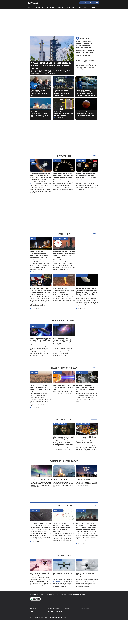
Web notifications (85, 608)
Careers (32, 611)
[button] (95, 3)
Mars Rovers (34, 372)
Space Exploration (38, 7)
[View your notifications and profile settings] (90, 2)
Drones (33, 560)
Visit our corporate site (78, 594)
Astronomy (50, 7)
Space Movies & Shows (60, 424)
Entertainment (71, 7)
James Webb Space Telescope (35, 325)
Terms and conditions (69, 605)
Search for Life (35, 510)
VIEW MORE (94, 155)
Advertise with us (68, 608)
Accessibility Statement (53, 608)
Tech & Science (83, 7)
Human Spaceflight (82, 372)
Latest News (84, 38)
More (92, 7)
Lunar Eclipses (81, 160)
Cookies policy (34, 608)
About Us (32, 605)
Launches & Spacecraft (60, 238)
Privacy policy (84, 605)
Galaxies (56, 325)
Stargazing (60, 7)
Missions (33, 238)
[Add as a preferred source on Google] (35, 599)
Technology (57, 372)
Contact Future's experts (53, 605)
